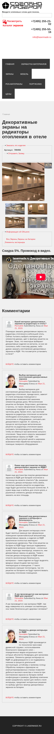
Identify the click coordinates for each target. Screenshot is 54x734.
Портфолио (35, 84)
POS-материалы (14, 84)
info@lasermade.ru (42, 37)
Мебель (24, 74)
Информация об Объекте (17, 232)
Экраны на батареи (26, 239)
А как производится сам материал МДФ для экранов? (31, 595)
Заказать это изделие (16, 145)
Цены (8, 94)
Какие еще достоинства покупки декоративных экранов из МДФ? (31, 466)
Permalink (19, 326)
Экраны (9, 74)
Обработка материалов (33, 64)
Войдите (10, 364)
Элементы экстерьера (15, 242)
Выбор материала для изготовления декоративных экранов (33, 377)
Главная (10, 64)
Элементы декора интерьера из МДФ (33, 631)
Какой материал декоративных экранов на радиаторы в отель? (31, 322)
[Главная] (22, 3)
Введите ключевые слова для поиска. (20, 12)
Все (8, 239)
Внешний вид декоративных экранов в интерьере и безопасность (33, 518)
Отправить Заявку (16, 153)
